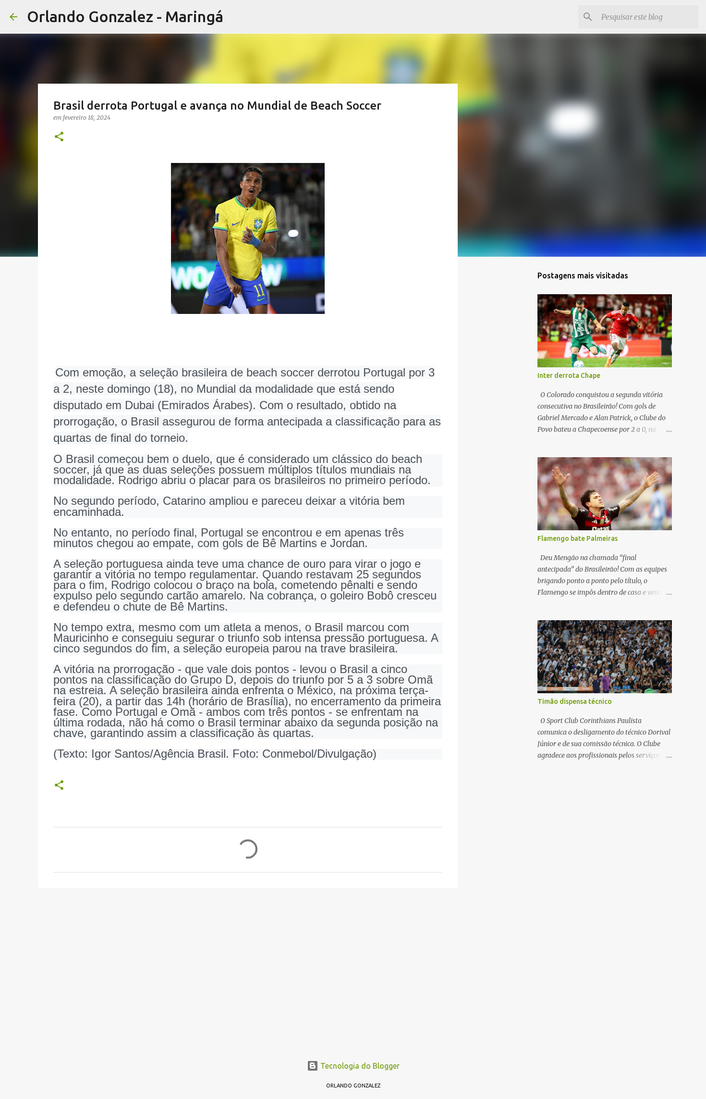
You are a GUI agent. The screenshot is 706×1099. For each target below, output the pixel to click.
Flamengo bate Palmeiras (577, 538)
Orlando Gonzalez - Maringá (125, 16)
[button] (59, 137)
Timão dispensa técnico (574, 701)
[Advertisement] (248, 969)
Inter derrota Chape (568, 375)
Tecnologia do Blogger (359, 1066)
